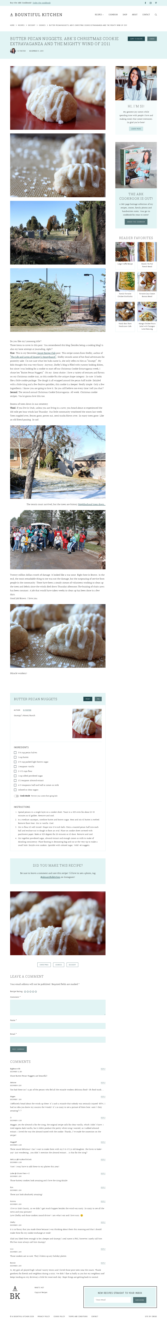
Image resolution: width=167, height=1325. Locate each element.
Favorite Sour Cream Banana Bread (147, 295)
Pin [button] (98, 699)
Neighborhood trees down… (92, 504)
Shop (125, 14)
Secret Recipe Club (46, 353)
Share (152, 39)
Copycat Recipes (41, 1292)
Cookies (42, 25)
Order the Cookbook (136, 222)
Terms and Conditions (78, 1316)
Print (88, 699)
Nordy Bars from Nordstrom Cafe (125, 325)
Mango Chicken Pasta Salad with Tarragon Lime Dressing (147, 326)
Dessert (31, 25)
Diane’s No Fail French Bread (147, 265)
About (135, 14)
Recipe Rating (16, 991)
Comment (15, 997)
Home (12, 25)
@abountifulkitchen (50, 877)
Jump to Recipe (136, 39)
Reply (103, 1069)
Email (13, 1034)
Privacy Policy (44, 1316)
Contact (146, 14)
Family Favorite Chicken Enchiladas (125, 295)
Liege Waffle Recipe (125, 264)
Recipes (98, 14)
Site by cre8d (151, 1316)
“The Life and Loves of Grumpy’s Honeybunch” (33, 357)
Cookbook (113, 14)
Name (13, 1020)
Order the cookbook (41, 3)
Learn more (136, 129)
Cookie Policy (59, 1316)
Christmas (44, 965)
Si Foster (27, 710)
